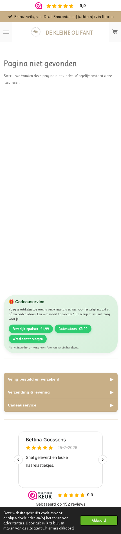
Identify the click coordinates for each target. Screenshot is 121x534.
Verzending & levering (60, 392)
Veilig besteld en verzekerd (60, 379)
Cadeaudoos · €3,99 (73, 329)
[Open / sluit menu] (6, 32)
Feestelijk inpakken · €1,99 (31, 329)
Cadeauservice (60, 405)
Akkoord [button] (99, 520)
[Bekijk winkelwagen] (115, 32)
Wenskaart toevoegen (28, 339)
